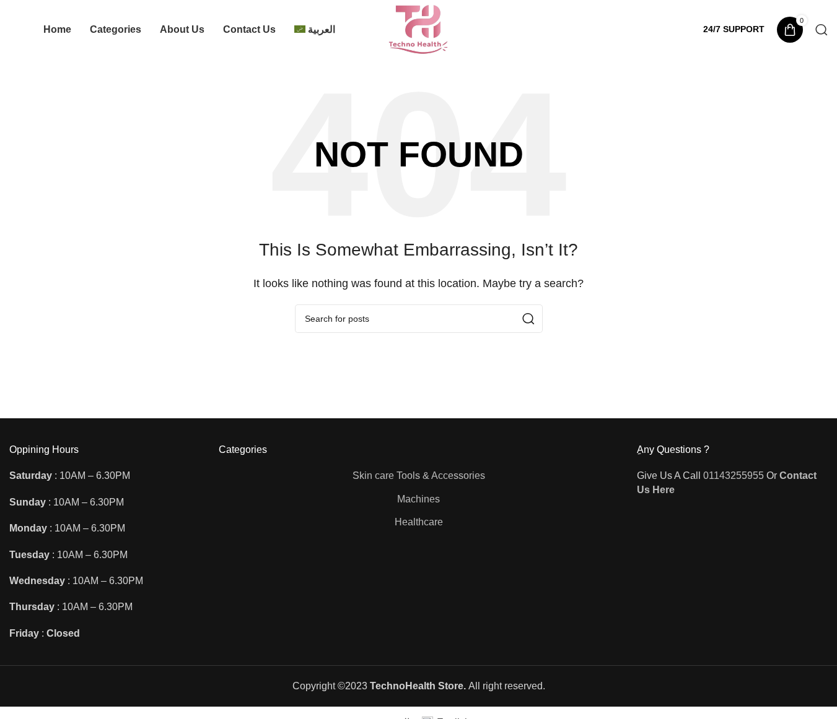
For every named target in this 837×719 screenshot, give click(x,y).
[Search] (821, 29)
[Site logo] (418, 29)
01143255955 (733, 475)
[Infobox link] (734, 29)
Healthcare (419, 522)
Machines (418, 499)
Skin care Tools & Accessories (419, 475)
